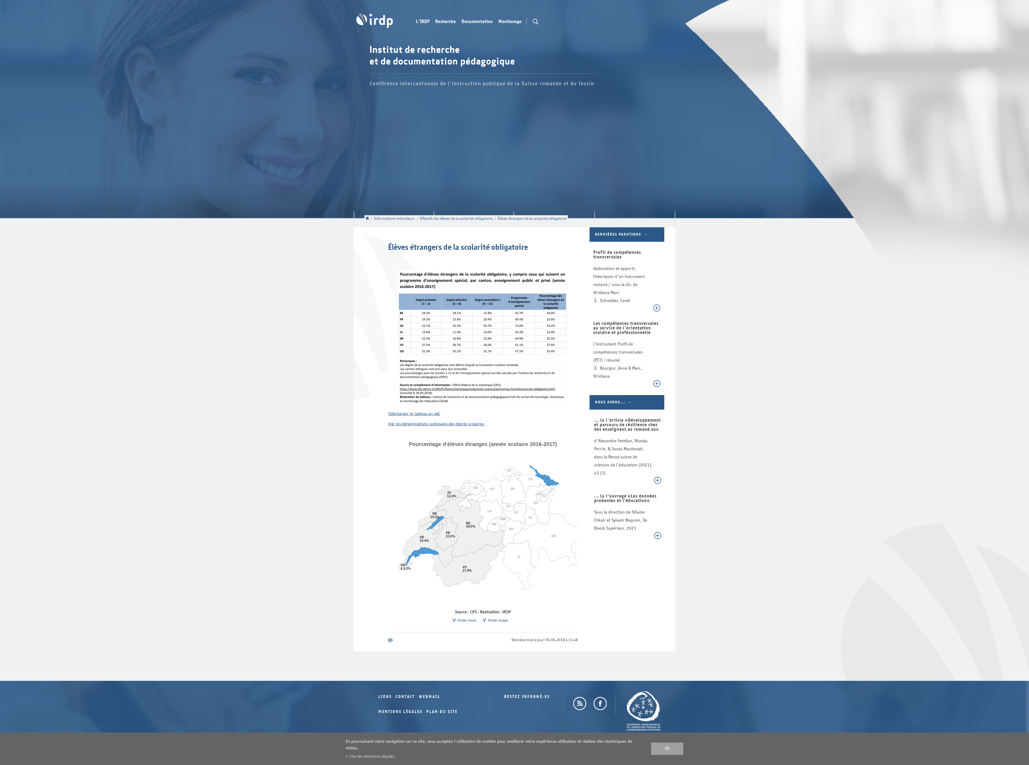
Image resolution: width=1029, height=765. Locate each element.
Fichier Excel (467, 621)
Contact (405, 697)
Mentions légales (400, 712)
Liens (385, 697)
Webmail (429, 697)
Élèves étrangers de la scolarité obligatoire (532, 219)
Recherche (445, 21)
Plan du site (442, 712)
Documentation (477, 21)
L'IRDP (423, 21)
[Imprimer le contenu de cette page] (390, 640)
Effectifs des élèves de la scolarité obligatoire (456, 219)
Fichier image (498, 621)
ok (667, 749)
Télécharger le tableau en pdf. (414, 414)
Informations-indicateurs (394, 219)
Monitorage (509, 21)
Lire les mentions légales (372, 756)
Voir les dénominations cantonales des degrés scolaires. (436, 424)
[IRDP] (374, 20)
